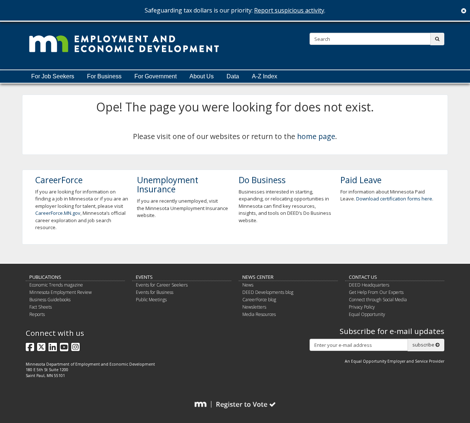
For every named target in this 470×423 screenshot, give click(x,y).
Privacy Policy (362, 307)
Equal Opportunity (367, 314)
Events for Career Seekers (162, 285)
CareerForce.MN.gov (57, 213)
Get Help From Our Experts (376, 292)
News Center (258, 277)
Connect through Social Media (378, 299)
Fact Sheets (40, 307)
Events (144, 277)
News (247, 285)
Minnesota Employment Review (60, 292)
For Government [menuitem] (155, 76)
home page (316, 136)
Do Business (262, 180)
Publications (45, 277)
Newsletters (254, 307)
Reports (37, 314)
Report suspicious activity (289, 10)
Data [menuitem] (233, 76)
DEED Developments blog (267, 292)
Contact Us (363, 277)
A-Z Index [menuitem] (264, 76)
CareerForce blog (259, 299)
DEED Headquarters (369, 285)
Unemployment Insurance (167, 184)
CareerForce (59, 180)
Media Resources (259, 314)
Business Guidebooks (49, 299)
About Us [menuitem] (201, 76)
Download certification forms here (394, 198)
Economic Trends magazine (56, 285)
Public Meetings (151, 299)
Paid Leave (361, 180)
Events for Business (154, 292)
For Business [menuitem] (104, 76)
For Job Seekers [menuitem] (52, 76)
